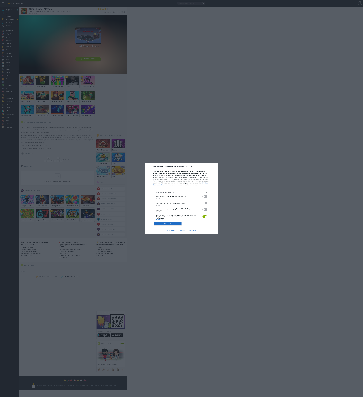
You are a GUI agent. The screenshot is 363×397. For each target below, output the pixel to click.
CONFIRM (167, 223)
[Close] (214, 166)
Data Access (181, 230)
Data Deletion (171, 230)
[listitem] (181, 192)
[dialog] (181, 198)
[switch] (204, 196)
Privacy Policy (192, 230)
